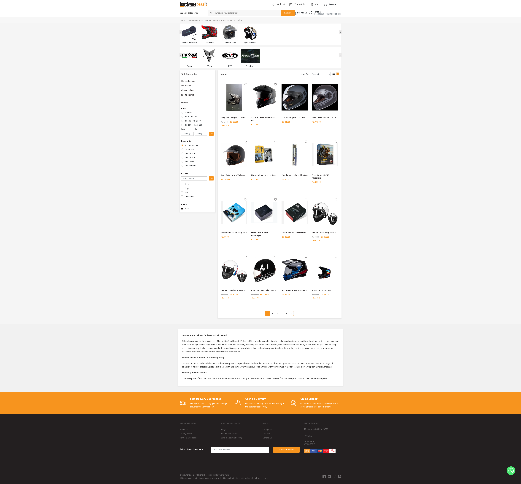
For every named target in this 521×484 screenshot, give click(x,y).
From (183, 129)
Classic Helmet (187, 90)
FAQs (223, 429)
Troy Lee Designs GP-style (233, 117)
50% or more (190, 165)
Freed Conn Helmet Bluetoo (295, 175)
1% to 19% (189, 149)
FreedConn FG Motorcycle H (234, 232)
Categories (267, 429)
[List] (333, 74)
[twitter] (329, 476)
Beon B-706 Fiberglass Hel (324, 232)
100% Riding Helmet (321, 290)
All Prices (188, 112)
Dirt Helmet (186, 85)
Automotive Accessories (199, 20)
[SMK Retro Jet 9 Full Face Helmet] (295, 97)
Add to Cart (234, 130)
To (196, 129)
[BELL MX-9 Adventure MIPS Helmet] (295, 270)
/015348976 (319, 14)
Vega (187, 188)
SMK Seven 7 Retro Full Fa (324, 117)
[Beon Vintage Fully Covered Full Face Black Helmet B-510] (264, 270)
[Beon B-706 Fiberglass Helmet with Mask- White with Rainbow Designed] (234, 270)
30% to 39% (190, 157)
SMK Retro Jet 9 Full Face (293, 117)
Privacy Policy (186, 433)
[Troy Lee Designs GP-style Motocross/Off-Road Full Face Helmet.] (234, 97)
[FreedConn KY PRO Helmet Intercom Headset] (295, 212)
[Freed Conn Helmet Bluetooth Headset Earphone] (294, 155)
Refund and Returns (230, 433)
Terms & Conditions (188, 437)
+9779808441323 (333, 14)
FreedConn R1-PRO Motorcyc (320, 176)
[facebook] (324, 476)
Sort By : (305, 74)
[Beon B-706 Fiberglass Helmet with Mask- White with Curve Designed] (325, 212)
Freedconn (189, 196)
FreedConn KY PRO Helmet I (294, 232)
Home (182, 20)
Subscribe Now (286, 449)
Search (287, 12)
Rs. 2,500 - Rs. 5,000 (193, 125)
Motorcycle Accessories (222, 20)
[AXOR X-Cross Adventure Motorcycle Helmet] (264, 97)
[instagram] (334, 476)
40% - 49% (189, 161)
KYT (186, 192)
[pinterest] (339, 476)
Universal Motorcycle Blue (263, 175)
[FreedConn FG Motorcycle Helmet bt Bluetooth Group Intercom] (234, 212)
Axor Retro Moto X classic (233, 175)
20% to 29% (190, 153)
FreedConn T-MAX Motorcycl (259, 234)
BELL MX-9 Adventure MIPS (294, 290)
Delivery (266, 433)
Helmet (240, 20)
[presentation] (180, 32)
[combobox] (247, 13)
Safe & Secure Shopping (231, 437)
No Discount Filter (193, 145)
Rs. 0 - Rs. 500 (191, 116)
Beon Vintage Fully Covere (263, 290)
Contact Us (267, 437)
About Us (184, 429)
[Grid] (337, 74)
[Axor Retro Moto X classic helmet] (234, 155)
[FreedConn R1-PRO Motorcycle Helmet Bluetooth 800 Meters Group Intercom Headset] (325, 155)
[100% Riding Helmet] (325, 270)
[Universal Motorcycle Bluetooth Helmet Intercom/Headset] (264, 155)
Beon (187, 184)
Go (211, 133)
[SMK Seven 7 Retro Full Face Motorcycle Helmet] (325, 97)
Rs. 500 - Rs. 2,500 (193, 120)
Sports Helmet (187, 95)
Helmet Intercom (188, 81)
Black (187, 208)
